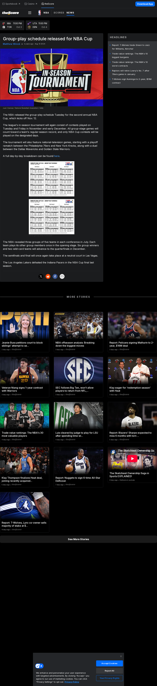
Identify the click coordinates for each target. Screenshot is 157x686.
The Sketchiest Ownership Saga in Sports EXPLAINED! (129, 475)
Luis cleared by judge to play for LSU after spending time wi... (77, 434)
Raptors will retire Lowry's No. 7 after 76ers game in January (130, 72)
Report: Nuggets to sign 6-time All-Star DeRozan (78, 479)
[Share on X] (40, 276)
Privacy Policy (72, 682)
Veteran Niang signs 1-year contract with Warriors (22, 389)
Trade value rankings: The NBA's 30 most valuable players (22, 434)
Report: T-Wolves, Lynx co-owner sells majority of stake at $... (24, 524)
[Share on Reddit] (48, 276)
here (56, 156)
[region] (78, 669)
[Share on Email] (62, 276)
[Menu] (30, 12)
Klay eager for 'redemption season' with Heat (130, 389)
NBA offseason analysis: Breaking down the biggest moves (75, 344)
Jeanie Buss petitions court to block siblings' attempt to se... (22, 344)
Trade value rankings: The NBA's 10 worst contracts (130, 64)
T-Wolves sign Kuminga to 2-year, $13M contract (132, 81)
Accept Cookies (109, 663)
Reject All (109, 670)
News (70, 12)
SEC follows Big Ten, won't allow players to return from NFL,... (75, 389)
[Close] (121, 656)
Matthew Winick (11, 44)
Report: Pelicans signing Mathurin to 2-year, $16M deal (131, 344)
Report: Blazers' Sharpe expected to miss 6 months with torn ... (130, 434)
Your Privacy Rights (109, 678)
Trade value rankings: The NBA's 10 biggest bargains (130, 55)
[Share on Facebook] (55, 276)
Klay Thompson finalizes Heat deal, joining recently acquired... (22, 479)
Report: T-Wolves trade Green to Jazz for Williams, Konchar (131, 47)
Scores (59, 12)
